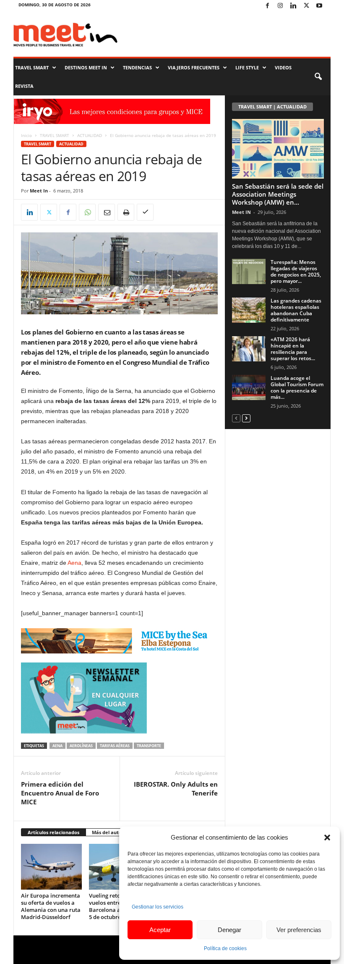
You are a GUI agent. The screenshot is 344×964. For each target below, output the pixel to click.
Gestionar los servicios (157, 907)
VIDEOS (283, 67)
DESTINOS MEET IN (86, 67)
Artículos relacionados (53, 832)
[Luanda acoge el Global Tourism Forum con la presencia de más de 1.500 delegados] (249, 387)
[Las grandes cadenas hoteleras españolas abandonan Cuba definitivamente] (249, 310)
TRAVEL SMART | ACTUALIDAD (272, 106)
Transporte (149, 745)
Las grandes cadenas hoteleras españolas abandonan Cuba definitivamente (296, 310)
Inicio (26, 135)
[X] (306, 6)
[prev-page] (236, 418)
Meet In (39, 190)
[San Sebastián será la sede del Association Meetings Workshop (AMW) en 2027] (278, 149)
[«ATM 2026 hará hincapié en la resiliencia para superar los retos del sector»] (249, 348)
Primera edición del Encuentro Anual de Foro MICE (60, 793)
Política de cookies (225, 948)
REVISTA (24, 86)
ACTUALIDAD (89, 135)
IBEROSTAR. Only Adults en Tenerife (176, 788)
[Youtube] (319, 6)
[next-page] (246, 418)
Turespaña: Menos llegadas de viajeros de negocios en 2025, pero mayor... (296, 271)
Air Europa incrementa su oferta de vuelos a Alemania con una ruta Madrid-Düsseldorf (51, 906)
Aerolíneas (81, 745)
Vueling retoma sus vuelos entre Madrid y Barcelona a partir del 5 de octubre (117, 906)
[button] (327, 837)
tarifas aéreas (115, 745)
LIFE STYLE (247, 67)
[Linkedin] (293, 6)
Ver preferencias (298, 929)
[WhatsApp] (87, 212)
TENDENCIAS (137, 67)
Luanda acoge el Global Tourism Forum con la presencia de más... (297, 387)
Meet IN (241, 212)
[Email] (106, 212)
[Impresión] (125, 212)
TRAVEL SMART (32, 67)
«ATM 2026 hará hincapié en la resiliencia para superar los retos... (293, 349)
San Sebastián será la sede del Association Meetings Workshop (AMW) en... (277, 194)
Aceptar (160, 929)
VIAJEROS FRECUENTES (193, 67)
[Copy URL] (145, 212)
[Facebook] (267, 6)
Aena (74, 562)
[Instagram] (280, 6)
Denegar (229, 929)
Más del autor (108, 832)
